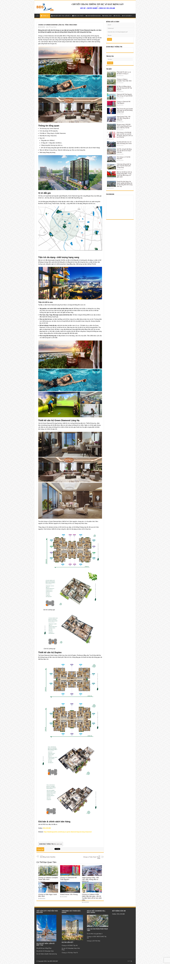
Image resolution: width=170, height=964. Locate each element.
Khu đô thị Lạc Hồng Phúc (44, 948)
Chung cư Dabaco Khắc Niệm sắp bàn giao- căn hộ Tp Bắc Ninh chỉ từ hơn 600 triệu (92, 897)
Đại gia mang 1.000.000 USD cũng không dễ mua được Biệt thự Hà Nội (124, 126)
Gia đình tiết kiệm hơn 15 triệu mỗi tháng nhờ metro (124, 142)
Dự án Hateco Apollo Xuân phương (46, 954)
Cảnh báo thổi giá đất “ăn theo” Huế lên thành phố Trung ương (124, 165)
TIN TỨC (117, 15)
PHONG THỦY (108, 15)
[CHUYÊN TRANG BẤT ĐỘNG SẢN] (44, 6)
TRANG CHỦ (37, 15)
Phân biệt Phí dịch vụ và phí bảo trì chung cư (124, 72)
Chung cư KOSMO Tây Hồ (69, 945)
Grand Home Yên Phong (69, 894)
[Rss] (128, 961)
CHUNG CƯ (45, 15)
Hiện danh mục (58, 844)
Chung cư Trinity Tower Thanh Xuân (91, 857)
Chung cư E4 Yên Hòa (93, 941)
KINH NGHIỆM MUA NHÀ (94, 15)
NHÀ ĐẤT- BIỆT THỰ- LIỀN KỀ (61, 15)
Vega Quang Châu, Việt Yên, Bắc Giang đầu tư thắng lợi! (90, 879)
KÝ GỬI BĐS (127, 15)
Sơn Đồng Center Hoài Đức (47, 856)
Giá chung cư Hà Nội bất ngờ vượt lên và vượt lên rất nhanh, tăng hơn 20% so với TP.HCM (125, 135)
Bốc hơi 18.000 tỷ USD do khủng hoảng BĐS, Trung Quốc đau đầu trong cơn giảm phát (124, 174)
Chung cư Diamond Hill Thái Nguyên (68, 878)
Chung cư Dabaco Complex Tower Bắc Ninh (48, 878)
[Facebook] (129, 961)
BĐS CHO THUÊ (78, 15)
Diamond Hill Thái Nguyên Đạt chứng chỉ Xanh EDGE (124, 95)
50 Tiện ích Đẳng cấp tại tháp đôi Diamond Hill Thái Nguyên (124, 88)
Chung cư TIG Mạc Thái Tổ (70, 952)
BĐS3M (55, 961)
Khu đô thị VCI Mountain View (45, 951)
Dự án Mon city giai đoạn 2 (94, 933)
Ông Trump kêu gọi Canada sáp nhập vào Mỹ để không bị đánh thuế (125, 110)
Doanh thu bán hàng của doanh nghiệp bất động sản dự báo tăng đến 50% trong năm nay (124, 184)
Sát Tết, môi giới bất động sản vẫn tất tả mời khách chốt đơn (124, 150)
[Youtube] (131, 961)
